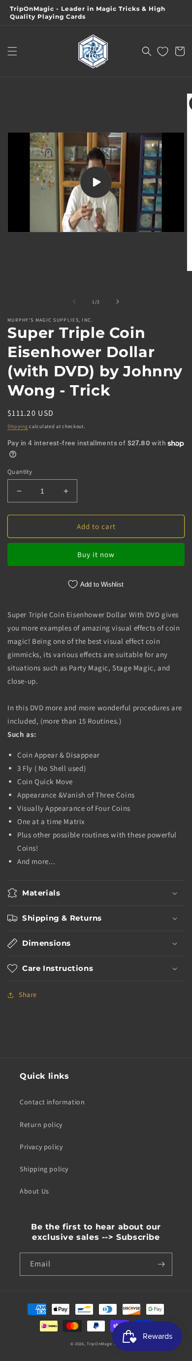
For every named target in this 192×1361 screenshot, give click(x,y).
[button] (12, 51)
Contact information (52, 1101)
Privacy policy (41, 1146)
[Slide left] (74, 301)
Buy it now (96, 554)
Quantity (19, 471)
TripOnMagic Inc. (104, 1343)
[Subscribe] (161, 1264)
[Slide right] (117, 301)
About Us (34, 1191)
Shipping (17, 426)
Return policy (41, 1124)
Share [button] (28, 994)
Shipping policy (44, 1168)
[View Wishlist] (163, 51)
